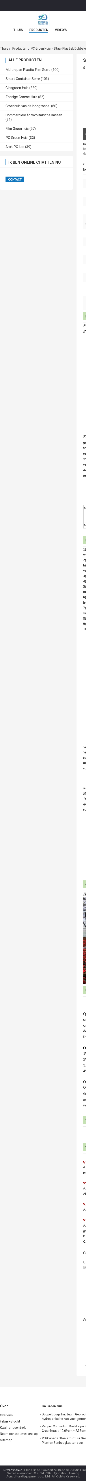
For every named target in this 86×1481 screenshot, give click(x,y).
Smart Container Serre (23, 79)
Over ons (6, 1415)
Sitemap (6, 1440)
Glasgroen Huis (17, 88)
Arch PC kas (15, 147)
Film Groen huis (17, 128)
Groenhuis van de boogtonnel (28, 106)
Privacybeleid (13, 1470)
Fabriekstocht (10, 1421)
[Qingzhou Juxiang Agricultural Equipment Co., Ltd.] (43, 19)
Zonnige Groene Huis (21, 97)
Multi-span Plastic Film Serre (28, 70)
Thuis (18, 30)
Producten (38, 30)
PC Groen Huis (41, 48)
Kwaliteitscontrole (13, 1427)
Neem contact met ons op (19, 1434)
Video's (61, 30)
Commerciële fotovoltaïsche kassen (34, 115)
